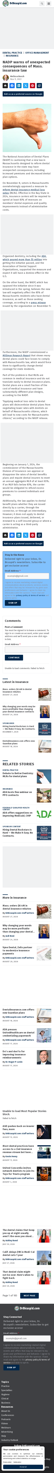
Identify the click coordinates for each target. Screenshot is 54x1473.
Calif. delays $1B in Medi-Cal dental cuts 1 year (19, 1254)
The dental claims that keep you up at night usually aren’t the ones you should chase (19, 1233)
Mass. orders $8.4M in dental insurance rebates (17, 690)
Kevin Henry (11, 1156)
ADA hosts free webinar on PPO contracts (17, 794)
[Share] (12, 85)
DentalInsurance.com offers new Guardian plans (19, 742)
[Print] (5, 85)
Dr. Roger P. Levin (14, 1062)
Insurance (12, 55)
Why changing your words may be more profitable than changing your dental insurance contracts (19, 709)
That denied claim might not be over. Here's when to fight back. (18, 1274)
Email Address (12, 571)
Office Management (37, 52)
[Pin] (32, 85)
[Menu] (48, 3)
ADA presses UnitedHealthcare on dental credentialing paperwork (18, 1032)
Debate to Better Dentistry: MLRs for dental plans (18, 775)
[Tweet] (25, 85)
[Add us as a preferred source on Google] (39, 85)
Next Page (29, 1295)
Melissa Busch (17, 76)
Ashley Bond (12, 1240)
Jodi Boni (10, 936)
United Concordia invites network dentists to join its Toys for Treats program (18, 1171)
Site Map (46, 1459)
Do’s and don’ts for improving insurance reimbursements (14, 1054)
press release (38, 302)
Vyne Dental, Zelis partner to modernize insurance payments (17, 950)
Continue (14, 657)
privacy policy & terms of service (30, 595)
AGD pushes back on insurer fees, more (18, 1128)
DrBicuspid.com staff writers (20, 913)
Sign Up (12, 603)
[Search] (42, 3)
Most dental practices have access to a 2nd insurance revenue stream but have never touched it (18, 1149)
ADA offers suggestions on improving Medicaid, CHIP (17, 814)
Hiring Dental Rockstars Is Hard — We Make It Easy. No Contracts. (19, 727)
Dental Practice (12, 52)
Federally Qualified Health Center (16, 809)
